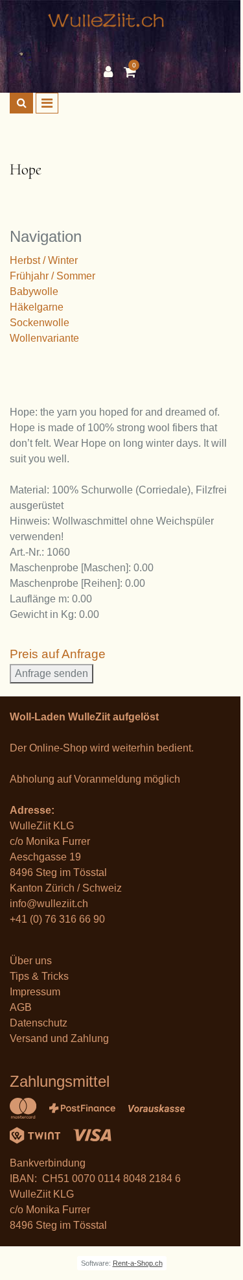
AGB (21, 1007)
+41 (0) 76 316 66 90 (57, 919)
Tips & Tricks (39, 976)
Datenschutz (38, 1022)
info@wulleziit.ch (49, 903)
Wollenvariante (44, 338)
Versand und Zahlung (59, 1038)
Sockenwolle (39, 322)
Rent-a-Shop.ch (138, 1263)
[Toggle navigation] (47, 103)
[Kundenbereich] (111, 72)
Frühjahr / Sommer (52, 275)
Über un (28, 960)
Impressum (35, 991)
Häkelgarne (37, 307)
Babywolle (34, 291)
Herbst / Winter (44, 260)
